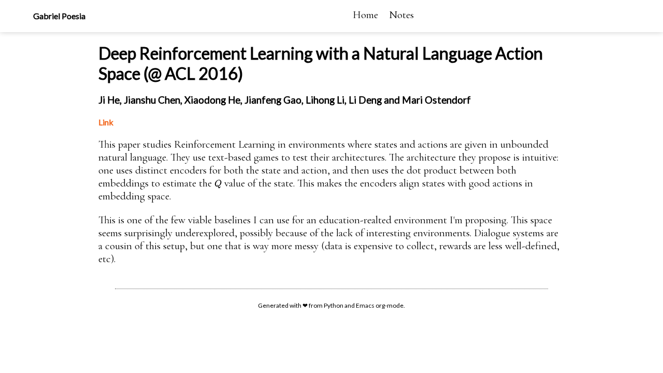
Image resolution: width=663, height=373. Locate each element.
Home (365, 14)
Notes (401, 14)
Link (105, 122)
